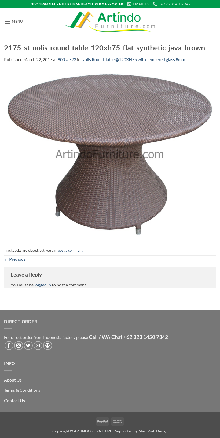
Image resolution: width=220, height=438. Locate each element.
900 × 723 (67, 59)
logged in (42, 284)
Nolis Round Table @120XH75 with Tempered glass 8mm (133, 59)
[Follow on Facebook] (9, 345)
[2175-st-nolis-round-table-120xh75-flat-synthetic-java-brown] (110, 153)
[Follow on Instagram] (18, 345)
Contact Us (14, 400)
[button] (13, 21)
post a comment (70, 250)
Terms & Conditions (22, 389)
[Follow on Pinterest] (47, 345)
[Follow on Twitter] (28, 345)
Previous (14, 259)
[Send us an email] (38, 345)
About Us (13, 379)
